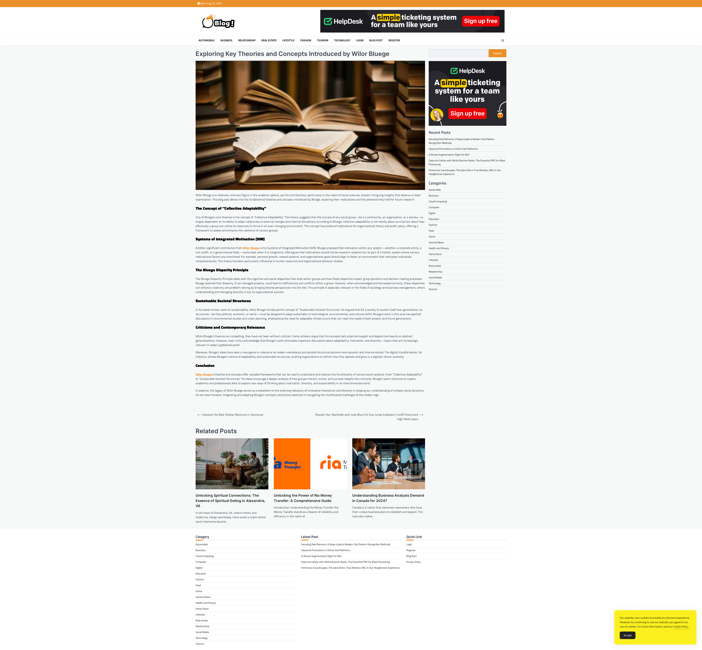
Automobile (207, 40)
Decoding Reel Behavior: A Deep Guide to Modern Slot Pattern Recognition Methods (345, 544)
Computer (434, 207)
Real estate (269, 40)
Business (226, 40)
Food (431, 231)
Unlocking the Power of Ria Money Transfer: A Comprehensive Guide (303, 498)
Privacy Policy (413, 562)
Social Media (435, 277)
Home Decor (435, 254)
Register (394, 40)
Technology (342, 40)
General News (436, 242)
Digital (432, 213)
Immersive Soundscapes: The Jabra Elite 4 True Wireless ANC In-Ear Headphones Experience (350, 568)
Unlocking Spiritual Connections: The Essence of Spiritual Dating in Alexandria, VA (230, 500)
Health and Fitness (439, 248)
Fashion (305, 40)
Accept (628, 635)
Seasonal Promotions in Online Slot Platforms (453, 149)
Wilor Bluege (251, 248)
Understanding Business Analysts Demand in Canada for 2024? (388, 498)
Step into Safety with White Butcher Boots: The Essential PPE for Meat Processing (345, 562)
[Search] (502, 40)
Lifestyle (288, 40)
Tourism (322, 40)
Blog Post (376, 40)
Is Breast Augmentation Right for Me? (449, 154)
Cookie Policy (680, 626)
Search (497, 53)
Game (432, 236)
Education (434, 219)
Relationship (247, 40)
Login (359, 40)
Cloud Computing (438, 201)
